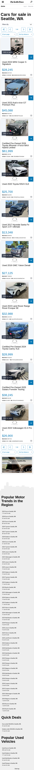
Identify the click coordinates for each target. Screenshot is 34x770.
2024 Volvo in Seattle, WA (9, 633)
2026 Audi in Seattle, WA (9, 709)
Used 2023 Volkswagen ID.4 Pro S (17, 429)
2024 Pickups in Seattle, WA (9, 623)
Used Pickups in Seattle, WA (9, 764)
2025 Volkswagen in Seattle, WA (11, 558)
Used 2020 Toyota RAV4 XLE (15, 184)
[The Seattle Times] (17, 2)
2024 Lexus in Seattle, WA (9, 552)
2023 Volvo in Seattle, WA (9, 608)
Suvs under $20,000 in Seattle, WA (11, 725)
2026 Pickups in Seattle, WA (9, 679)
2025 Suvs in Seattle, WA (9, 512)
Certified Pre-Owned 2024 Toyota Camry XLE (14, 348)
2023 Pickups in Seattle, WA (9, 659)
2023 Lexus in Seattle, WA (9, 563)
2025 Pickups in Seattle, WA (9, 664)
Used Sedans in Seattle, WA (9, 754)
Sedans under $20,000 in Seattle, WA (12, 730)
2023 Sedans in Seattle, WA (9, 603)
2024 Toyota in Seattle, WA (9, 527)
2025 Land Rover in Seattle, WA (10, 639)
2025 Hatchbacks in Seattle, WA (11, 654)
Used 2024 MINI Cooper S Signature (14, 63)
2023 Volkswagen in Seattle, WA (11, 593)
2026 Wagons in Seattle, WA (10, 699)
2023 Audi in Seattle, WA (9, 588)
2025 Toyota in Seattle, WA (9, 532)
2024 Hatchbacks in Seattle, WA (11, 649)
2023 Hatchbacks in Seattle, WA (11, 618)
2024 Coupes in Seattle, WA (9, 684)
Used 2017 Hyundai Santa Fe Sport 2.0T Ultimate (15, 226)
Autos (3, 6)
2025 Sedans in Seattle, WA (9, 583)
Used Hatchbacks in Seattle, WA (11, 759)
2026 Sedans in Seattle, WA (9, 644)
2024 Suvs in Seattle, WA (9, 517)
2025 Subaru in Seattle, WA (9, 573)
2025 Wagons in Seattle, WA (10, 669)
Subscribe (30, 6)
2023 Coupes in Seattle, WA (9, 689)
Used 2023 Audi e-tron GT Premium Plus (14, 104)
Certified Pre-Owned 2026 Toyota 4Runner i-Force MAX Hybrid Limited (15, 145)
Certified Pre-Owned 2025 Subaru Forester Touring (14, 388)
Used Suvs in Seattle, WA (9, 749)
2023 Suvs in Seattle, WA (9, 522)
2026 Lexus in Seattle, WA (9, 628)
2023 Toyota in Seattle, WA (9, 578)
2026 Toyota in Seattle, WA (9, 547)
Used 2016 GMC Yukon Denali (16, 265)
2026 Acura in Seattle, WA (9, 704)
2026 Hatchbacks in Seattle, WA (11, 674)
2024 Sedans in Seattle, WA (9, 537)
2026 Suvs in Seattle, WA (9, 542)
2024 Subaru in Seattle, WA (9, 598)
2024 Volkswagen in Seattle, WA (11, 613)
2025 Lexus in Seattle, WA (9, 568)
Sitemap (17, 768)
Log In (25, 6)
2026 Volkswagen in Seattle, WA (11, 694)
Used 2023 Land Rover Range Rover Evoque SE (16, 307)
